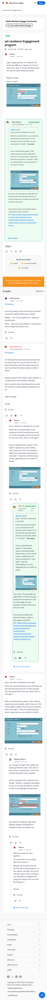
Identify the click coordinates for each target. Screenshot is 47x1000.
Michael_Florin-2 (20, 759)
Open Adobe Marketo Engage (20, 25)
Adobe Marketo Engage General (12, 10)
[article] (23, 318)
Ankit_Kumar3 (15, 298)
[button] (12, 49)
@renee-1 (13, 130)
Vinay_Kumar (16, 122)
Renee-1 (12, 54)
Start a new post (21, 283)
